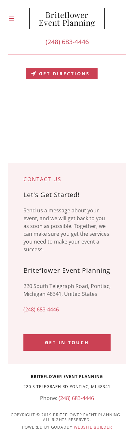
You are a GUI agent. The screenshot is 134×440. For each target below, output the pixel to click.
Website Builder (93, 427)
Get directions (64, 73)
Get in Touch (67, 342)
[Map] (67, 114)
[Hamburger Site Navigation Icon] (18, 18)
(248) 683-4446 (67, 41)
